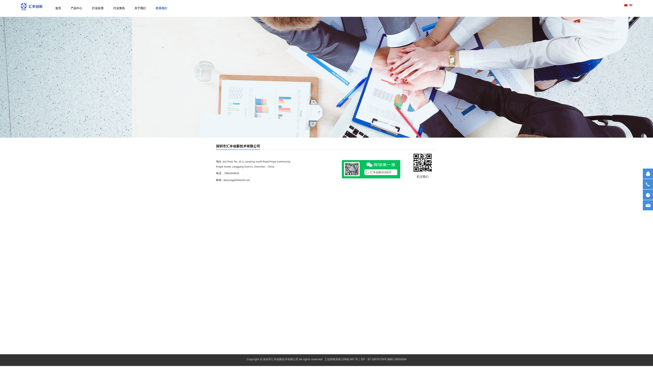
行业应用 (98, 8)
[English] (630, 5)
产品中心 (76, 8)
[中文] (625, 5)
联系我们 (161, 8)
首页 (58, 8)
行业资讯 (119, 8)
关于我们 (140, 8)
